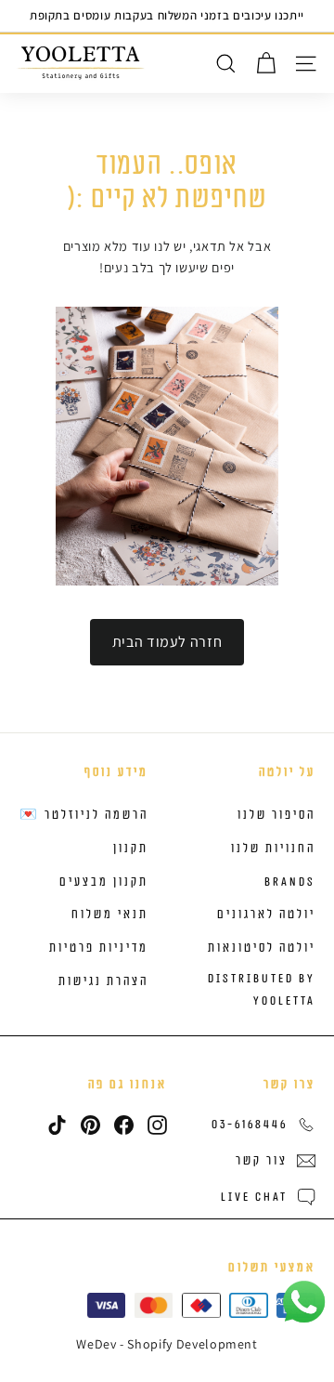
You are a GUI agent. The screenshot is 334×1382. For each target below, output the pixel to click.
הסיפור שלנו (276, 815)
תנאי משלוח (109, 914)
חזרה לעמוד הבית (167, 642)
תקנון (130, 848)
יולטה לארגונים (266, 914)
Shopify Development (192, 1344)
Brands (289, 882)
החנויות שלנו (273, 848)
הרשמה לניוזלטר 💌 (83, 815)
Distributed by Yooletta (261, 989)
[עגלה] (266, 63)
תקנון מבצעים (103, 882)
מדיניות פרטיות (98, 948)
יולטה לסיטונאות (261, 948)
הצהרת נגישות (103, 981)
